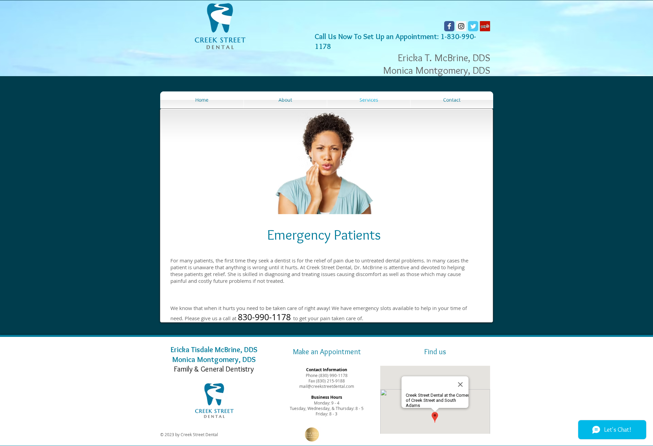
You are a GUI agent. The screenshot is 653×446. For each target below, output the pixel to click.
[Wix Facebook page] (449, 26)
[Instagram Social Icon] (461, 26)
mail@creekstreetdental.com (326, 386)
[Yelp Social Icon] (485, 26)
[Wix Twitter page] (473, 26)
